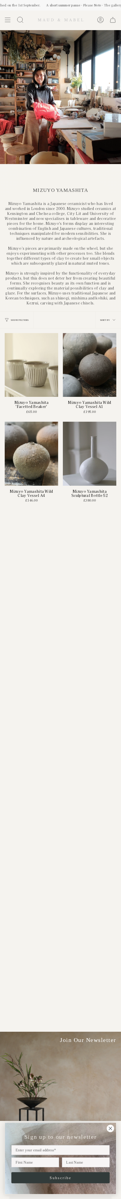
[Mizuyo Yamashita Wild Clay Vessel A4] (31, 453)
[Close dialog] (110, 1128)
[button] (20, 20)
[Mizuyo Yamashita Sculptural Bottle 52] (89, 453)
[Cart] (113, 20)
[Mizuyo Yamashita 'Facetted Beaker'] (31, 365)
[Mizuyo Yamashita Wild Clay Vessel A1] (89, 365)
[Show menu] (8, 20)
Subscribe (61, 1178)
